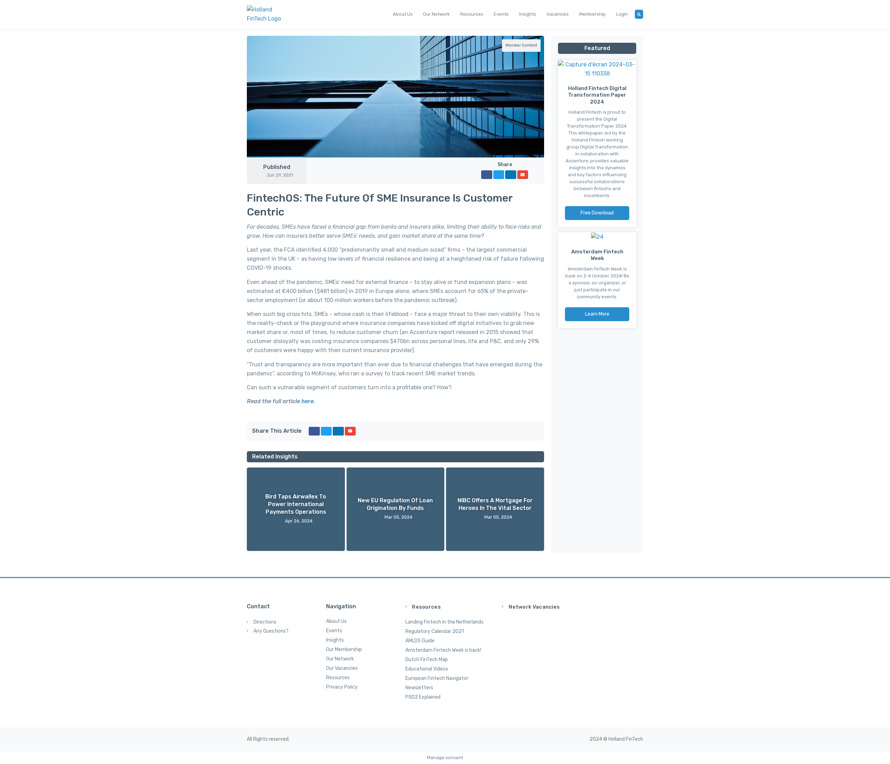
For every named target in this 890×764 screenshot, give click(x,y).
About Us (403, 14)
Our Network (436, 14)
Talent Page (573, 639)
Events (501, 14)
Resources (471, 14)
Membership (592, 14)
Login (622, 14)
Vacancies (558, 14)
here (307, 401)
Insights (527, 14)
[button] (486, 174)
